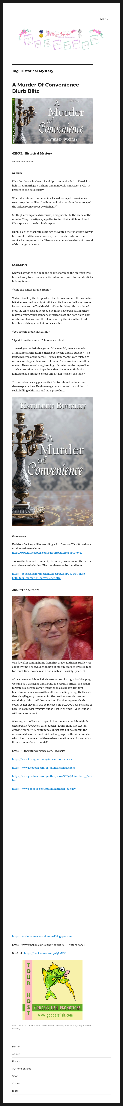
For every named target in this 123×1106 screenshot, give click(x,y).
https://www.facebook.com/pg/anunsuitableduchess (43, 767)
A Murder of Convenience (41, 1025)
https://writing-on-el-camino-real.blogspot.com (42, 936)
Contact (17, 1083)
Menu (104, 19)
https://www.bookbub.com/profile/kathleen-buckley (44, 788)
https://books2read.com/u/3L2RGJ (45, 953)
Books (16, 1061)
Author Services (21, 1068)
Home (16, 1046)
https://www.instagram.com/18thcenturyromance (42, 759)
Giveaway (59, 1025)
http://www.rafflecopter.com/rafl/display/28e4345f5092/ (47, 552)
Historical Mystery (73, 1025)
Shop (15, 1076)
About (16, 1054)
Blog (15, 1090)
